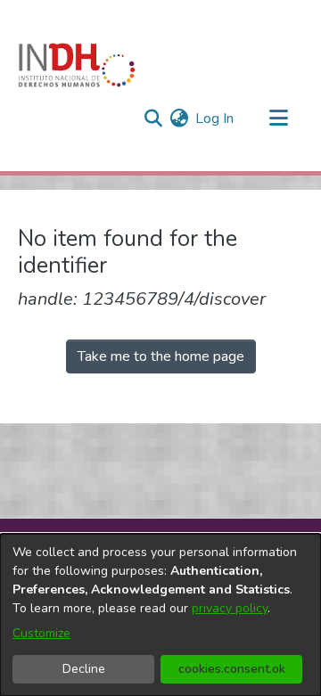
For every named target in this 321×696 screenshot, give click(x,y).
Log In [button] (215, 118)
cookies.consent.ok (231, 668)
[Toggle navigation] (278, 118)
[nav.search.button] (153, 118)
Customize (41, 633)
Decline (83, 668)
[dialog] (160, 615)
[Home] (77, 65)
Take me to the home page (161, 356)
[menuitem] (179, 118)
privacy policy (230, 608)
